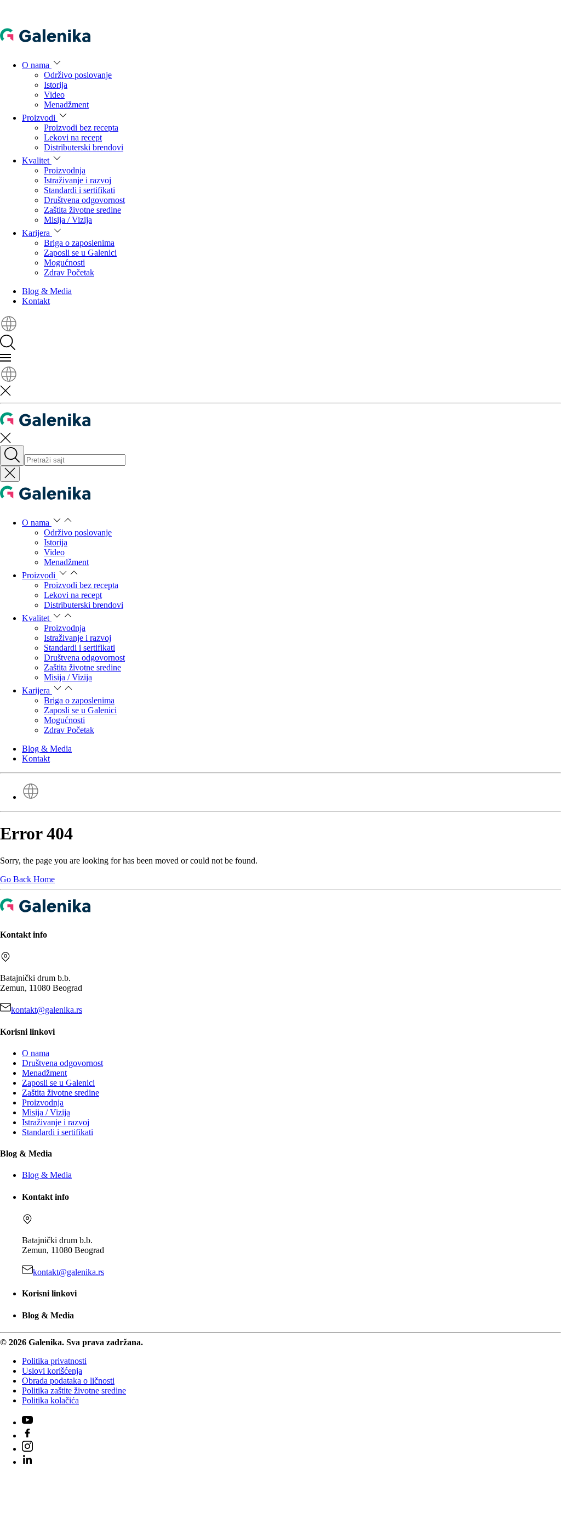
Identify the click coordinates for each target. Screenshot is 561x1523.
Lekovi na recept (73, 137)
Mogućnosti (64, 262)
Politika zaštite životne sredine (74, 1390)
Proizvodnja (64, 170)
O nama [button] (36, 65)
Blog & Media (47, 291)
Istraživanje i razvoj (77, 180)
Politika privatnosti (54, 1361)
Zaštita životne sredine (82, 210)
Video (54, 94)
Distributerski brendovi (83, 147)
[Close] (10, 474)
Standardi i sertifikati (79, 190)
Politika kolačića (50, 1400)
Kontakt (36, 301)
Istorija (55, 84)
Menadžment (66, 104)
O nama (35, 1053)
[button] (9, 329)
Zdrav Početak (69, 272)
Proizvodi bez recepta (81, 127)
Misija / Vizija (68, 219)
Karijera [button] (37, 233)
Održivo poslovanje (78, 75)
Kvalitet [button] (36, 160)
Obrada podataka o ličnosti (68, 1380)
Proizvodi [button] (40, 117)
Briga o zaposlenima (79, 242)
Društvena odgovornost (84, 200)
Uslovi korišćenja (52, 1370)
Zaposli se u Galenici (80, 252)
